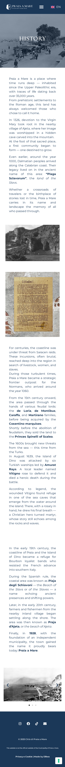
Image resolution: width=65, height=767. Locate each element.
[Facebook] (28, 723)
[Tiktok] (36, 723)
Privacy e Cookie (24, 756)
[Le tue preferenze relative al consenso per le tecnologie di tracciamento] (58, 760)
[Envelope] (45, 723)
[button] (41, 7)
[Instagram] (20, 723)
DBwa (47, 756)
